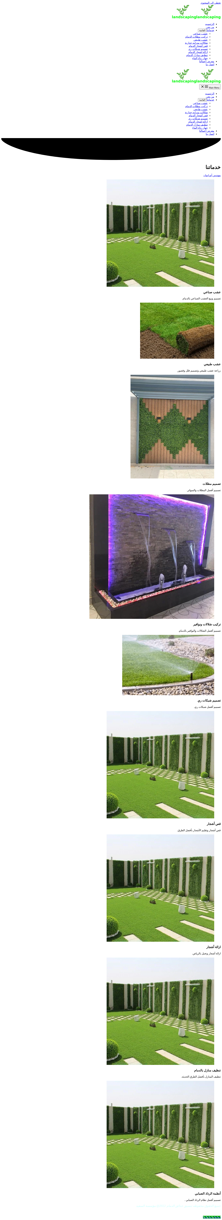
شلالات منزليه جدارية (196, 42)
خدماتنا (210, 30)
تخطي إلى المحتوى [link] (211, 2)
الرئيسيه (209, 24)
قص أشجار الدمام (198, 46)
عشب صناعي (200, 33)
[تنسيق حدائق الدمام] (208, 18)
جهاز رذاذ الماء (200, 58)
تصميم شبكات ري (198, 49)
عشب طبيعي (200, 39)
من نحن (210, 27)
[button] (212, 175)
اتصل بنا (210, 64)
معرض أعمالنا (206, 61)
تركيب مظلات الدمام (196, 36)
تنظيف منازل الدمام (197, 55)
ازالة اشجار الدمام (198, 52)
